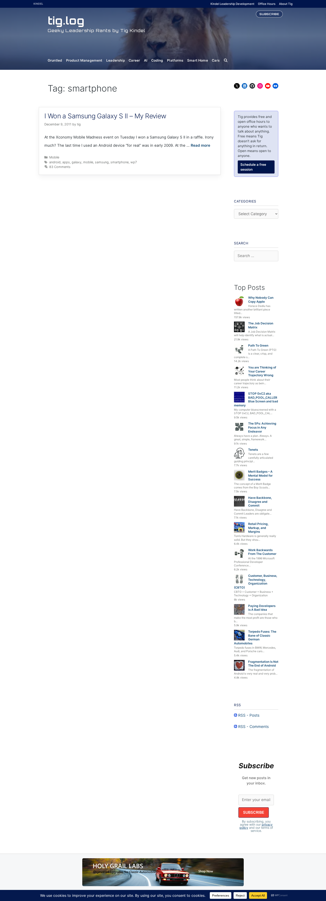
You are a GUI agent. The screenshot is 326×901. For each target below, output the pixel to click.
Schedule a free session (253, 167)
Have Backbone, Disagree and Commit (260, 501)
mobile (88, 162)
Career (134, 60)
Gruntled (55, 60)
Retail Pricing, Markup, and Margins (258, 527)
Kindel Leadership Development (232, 4)
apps (66, 162)
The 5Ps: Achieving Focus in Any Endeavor (262, 427)
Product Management (84, 60)
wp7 (133, 162)
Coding (157, 60)
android (55, 162)
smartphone (119, 162)
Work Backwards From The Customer (262, 552)
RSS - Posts (248, 715)
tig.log (66, 20)
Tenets (253, 449)
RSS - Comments (253, 726)
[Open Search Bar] (228, 60)
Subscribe (269, 14)
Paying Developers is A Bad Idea (261, 608)
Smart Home (197, 60)
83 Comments (60, 167)
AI (145, 60)
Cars (216, 60)
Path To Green (258, 345)
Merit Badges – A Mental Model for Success (260, 475)
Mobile (54, 157)
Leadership (115, 60)
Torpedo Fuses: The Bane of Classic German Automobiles (255, 637)
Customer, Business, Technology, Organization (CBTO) (255, 581)
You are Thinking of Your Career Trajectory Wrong (262, 371)
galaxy (76, 162)
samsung (102, 162)
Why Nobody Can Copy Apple (260, 299)
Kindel (38, 3)
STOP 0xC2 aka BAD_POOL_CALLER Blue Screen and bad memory (256, 399)
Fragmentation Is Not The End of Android (263, 663)
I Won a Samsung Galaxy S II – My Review (105, 116)
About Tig (286, 4)
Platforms (175, 60)
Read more (200, 145)
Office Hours (266, 4)
